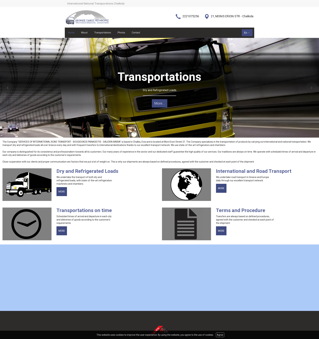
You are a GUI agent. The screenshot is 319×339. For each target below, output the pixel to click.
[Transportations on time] (28, 224)
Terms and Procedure (240, 210)
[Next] (311, 88)
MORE (61, 191)
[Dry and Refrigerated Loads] (28, 184)
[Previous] (7, 88)
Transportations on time (84, 210)
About (84, 32)
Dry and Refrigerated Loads (87, 171)
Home (71, 32)
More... (159, 103)
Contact (136, 32)
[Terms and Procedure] (187, 224)
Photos (121, 32)
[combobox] (247, 33)
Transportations (102, 32)
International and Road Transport (253, 171)
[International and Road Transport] (187, 184)
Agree (220, 335)
